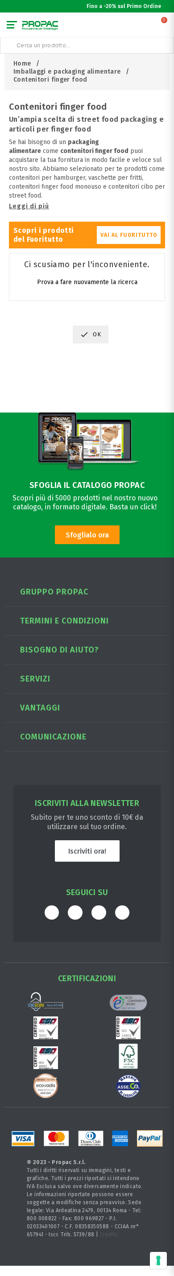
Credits (109, 1234)
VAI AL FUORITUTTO (128, 235)
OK (90, 334)
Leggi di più (29, 206)
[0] (164, 26)
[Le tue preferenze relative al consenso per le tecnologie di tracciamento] (158, 1260)
